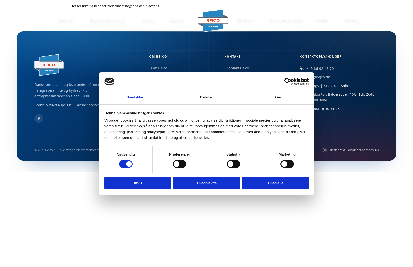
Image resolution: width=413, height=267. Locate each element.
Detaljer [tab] (206, 97)
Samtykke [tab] (135, 97)
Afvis (138, 183)
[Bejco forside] (213, 20)
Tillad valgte (206, 183)
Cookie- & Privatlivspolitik (52, 105)
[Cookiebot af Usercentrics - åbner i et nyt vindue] (288, 81)
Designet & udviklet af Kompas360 (354, 150)
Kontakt (232, 56)
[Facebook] (38, 118)
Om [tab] (278, 97)
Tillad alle (275, 183)
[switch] (179, 164)
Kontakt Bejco (237, 67)
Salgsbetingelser (87, 105)
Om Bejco (158, 56)
